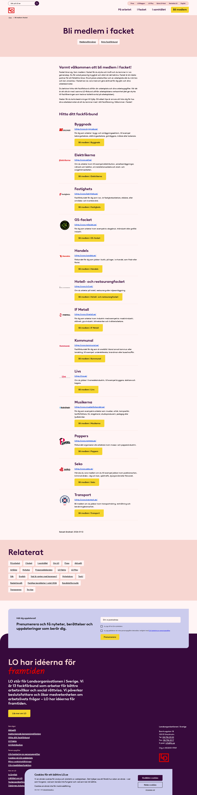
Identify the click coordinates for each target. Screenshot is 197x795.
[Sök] (37, 3)
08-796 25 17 (168, 740)
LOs (150, 630)
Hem (10, 18)
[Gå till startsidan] (11, 10)
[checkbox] (102, 626)
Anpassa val (150, 790)
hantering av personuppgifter (160, 630)
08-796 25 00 (168, 737)
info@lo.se (170, 743)
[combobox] (23, 3)
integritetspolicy (48, 790)
